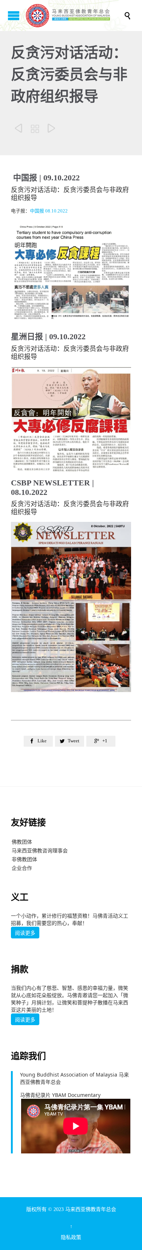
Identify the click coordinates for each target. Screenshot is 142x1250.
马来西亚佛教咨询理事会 (40, 850)
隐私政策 (71, 1237)
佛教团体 (22, 841)
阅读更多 (25, 933)
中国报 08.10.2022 (49, 211)
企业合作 (22, 867)
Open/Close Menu (13, 15)
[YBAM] (74, 15)
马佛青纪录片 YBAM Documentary (60, 1094)
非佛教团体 (24, 859)
